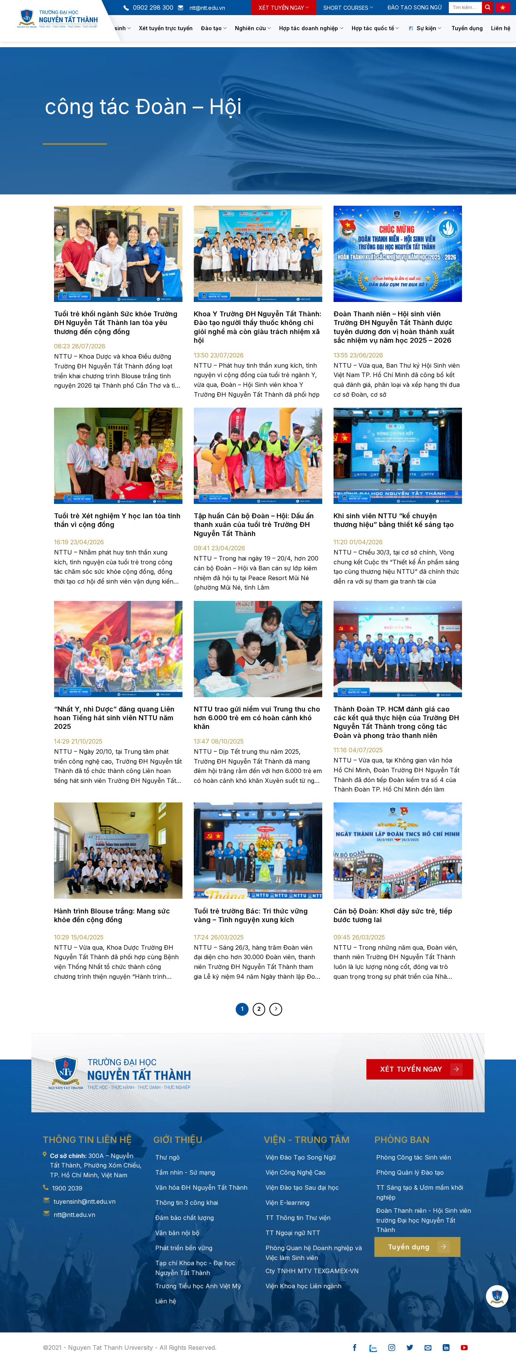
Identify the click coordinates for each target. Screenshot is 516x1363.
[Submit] (487, 8)
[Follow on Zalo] (373, 1348)
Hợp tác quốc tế (373, 28)
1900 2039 (67, 1188)
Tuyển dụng (467, 28)
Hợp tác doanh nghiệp (308, 28)
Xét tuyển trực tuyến (166, 28)
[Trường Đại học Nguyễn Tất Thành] (57, 18)
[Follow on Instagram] (391, 1348)
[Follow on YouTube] (464, 1348)
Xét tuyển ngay (281, 8)
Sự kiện (426, 28)
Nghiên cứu (250, 28)
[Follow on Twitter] (409, 1348)
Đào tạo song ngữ (415, 7)
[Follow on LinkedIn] (446, 1348)
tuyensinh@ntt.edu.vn (85, 1201)
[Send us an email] (428, 1348)
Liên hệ (500, 28)
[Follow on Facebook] (354, 1348)
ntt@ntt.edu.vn (74, 1214)
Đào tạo (211, 28)
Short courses (345, 8)
